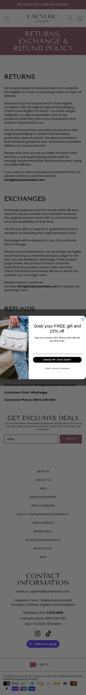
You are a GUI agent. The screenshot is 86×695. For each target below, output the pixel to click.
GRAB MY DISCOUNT (57, 359)
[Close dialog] (83, 319)
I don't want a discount (57, 368)
